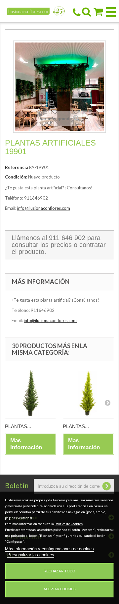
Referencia (16, 167)
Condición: (16, 176)
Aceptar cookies (60, 589)
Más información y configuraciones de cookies (49, 548)
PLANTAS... (18, 426)
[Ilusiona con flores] (36, 11)
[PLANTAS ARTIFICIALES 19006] (88, 393)
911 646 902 (67, 237)
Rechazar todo (59, 571)
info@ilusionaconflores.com (43, 208)
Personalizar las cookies (30, 554)
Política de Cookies (69, 524)
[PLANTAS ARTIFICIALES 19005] (30, 393)
